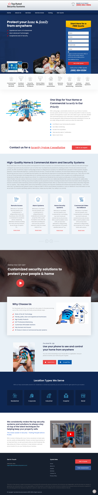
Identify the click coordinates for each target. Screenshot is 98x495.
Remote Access (60, 83)
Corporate (32, 401)
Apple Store (51, 362)
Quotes (52, 468)
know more (17, 230)
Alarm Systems (88, 83)
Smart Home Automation (51, 84)
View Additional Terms (73, 59)
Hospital (66, 401)
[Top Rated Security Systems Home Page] (16, 5)
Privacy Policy (53, 476)
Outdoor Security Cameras (21, 84)
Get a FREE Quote (78, 63)
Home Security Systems (38, 207)
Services (28, 13)
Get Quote (60, 13)
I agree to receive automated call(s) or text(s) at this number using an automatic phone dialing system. (78, 55)
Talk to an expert (81, 148)
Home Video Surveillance (40, 83)
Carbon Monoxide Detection (78, 84)
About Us (18, 13)
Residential (15, 401)
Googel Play (66, 362)
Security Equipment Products (30, 84)
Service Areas (39, 13)
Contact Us (53, 473)
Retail (83, 401)
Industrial (49, 401)
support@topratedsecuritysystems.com (17, 465)
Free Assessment (83, 468)
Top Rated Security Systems (20, 492)
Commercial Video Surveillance (60, 207)
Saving (50, 13)
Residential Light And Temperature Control (81, 207)
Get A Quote (83, 461)
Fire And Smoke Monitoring (69, 84)
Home (9, 13)
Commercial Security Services (11, 84)
